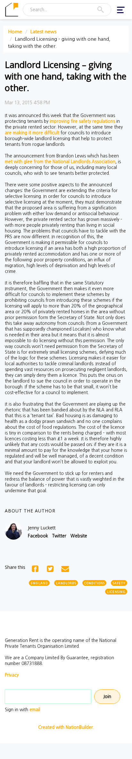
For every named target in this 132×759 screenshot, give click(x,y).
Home (15, 31)
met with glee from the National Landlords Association (60, 161)
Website (78, 536)
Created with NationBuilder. (66, 727)
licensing (116, 591)
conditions (94, 583)
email (34, 709)
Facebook (38, 536)
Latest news (43, 31)
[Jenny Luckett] (13, 531)
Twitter (59, 536)
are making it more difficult (32, 133)
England (39, 583)
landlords (66, 583)
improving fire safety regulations (82, 121)
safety (119, 583)
